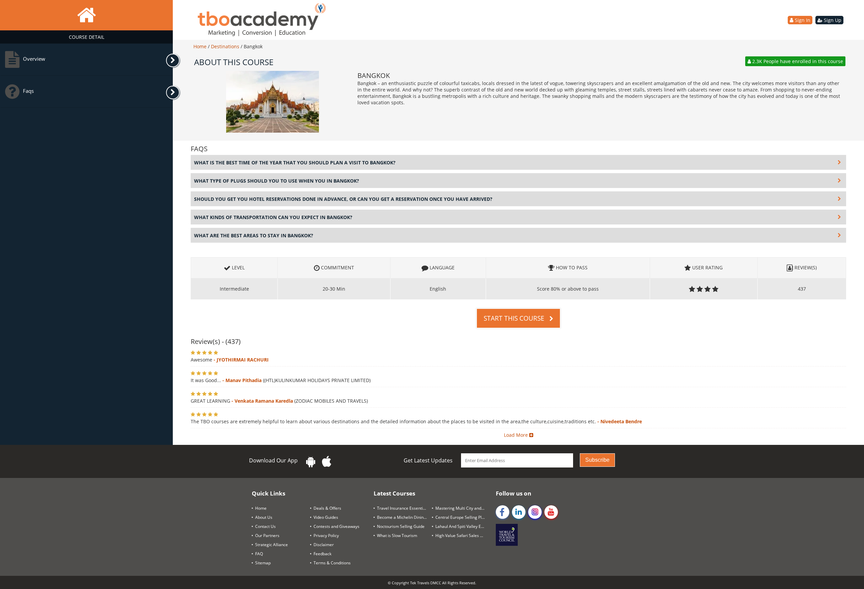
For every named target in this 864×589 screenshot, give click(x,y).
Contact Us (265, 526)
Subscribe (597, 460)
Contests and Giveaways (336, 526)
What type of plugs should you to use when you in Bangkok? (276, 181)
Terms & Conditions (332, 563)
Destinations (226, 46)
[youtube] (551, 512)
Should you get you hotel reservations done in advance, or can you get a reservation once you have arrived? (343, 199)
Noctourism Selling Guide (401, 526)
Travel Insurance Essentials (402, 508)
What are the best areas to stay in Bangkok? (253, 235)
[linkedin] (518, 512)
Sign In (801, 20)
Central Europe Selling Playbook (462, 517)
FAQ (259, 554)
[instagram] (535, 512)
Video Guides (326, 517)
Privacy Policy (326, 535)
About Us (263, 517)
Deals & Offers (327, 508)
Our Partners (267, 535)
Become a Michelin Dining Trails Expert (404, 517)
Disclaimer (324, 544)
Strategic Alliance (271, 544)
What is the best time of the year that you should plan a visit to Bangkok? (295, 162)
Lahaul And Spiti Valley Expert (462, 526)
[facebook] (502, 512)
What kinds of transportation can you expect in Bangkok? (273, 217)
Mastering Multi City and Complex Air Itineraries (462, 508)
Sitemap (263, 563)
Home (200, 46)
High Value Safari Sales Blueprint (462, 535)
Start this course (515, 318)
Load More (516, 435)
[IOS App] (326, 461)
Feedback (322, 554)
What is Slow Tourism (397, 535)
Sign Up (831, 20)
